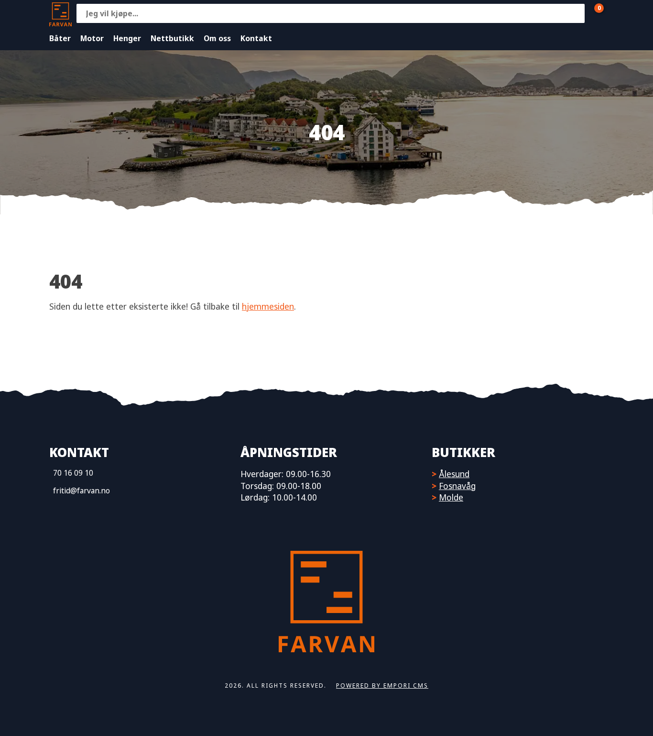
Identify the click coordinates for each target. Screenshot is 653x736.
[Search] (575, 13)
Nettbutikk (172, 38)
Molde (451, 497)
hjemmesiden (268, 306)
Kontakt (256, 38)
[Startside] (60, 13)
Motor (92, 38)
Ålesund (454, 474)
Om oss (217, 38)
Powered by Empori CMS (382, 685)
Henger (127, 38)
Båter (60, 38)
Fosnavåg (457, 485)
